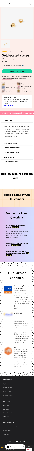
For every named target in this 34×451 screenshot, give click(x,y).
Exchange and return (8, 395)
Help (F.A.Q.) (6, 405)
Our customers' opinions (10, 413)
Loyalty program (7, 388)
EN (30, 449)
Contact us (6, 416)
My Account (6, 384)
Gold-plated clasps (15, 55)
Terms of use (6, 434)
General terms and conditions (11, 427)
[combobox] (29, 449)
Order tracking (7, 391)
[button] (3, 4)
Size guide (6, 409)
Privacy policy (7, 431)
